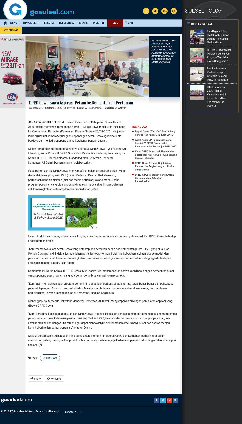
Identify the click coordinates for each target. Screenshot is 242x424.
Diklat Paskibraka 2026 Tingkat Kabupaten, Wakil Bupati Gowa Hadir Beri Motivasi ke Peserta (217, 96)
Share (37, 378)
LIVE (115, 23)
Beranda (69, 411)
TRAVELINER (29, 23)
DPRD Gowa (50, 358)
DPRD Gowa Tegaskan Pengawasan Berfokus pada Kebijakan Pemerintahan (154, 178)
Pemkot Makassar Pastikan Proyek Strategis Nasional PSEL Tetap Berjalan (218, 74)
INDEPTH (98, 23)
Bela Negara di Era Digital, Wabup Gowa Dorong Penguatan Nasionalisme (218, 37)
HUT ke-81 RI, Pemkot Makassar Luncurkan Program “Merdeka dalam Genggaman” (219, 55)
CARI (130, 23)
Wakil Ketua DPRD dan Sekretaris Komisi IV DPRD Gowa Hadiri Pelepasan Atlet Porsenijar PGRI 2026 (155, 143)
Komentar (56, 378)
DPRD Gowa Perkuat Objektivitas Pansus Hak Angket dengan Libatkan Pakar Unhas (155, 166)
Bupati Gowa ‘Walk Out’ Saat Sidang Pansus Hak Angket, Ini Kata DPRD (155, 133)
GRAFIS (83, 23)
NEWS (13, 23)
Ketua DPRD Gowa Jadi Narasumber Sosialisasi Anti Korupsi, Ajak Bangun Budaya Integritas (156, 155)
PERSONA (48, 23)
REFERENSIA (66, 23)
